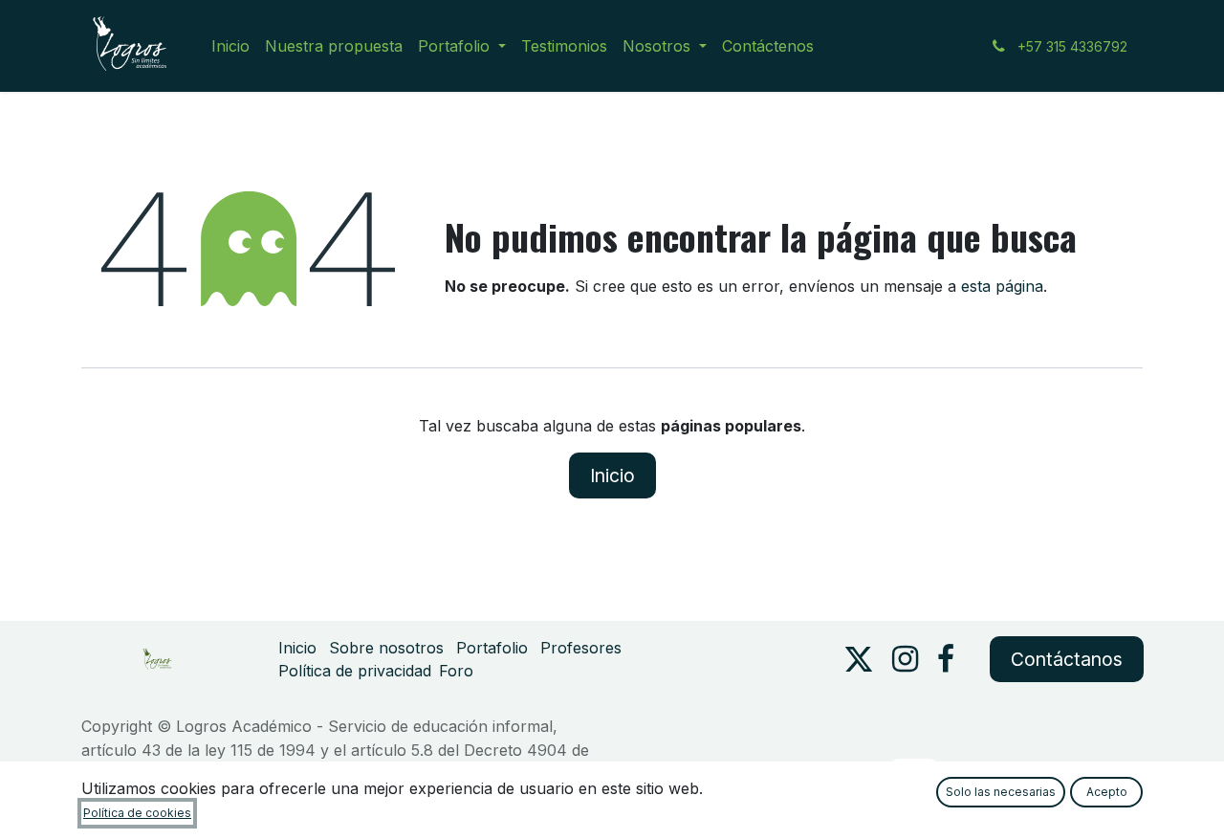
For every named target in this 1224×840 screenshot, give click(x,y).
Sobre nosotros (386, 647)
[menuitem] (230, 46)
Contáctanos (1067, 659)
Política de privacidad (354, 670)
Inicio (612, 475)
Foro (456, 670)
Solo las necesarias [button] (1001, 792)
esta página (1002, 286)
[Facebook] (945, 659)
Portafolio (492, 647)
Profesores (581, 647)
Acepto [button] (1106, 792)
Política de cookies (137, 813)
